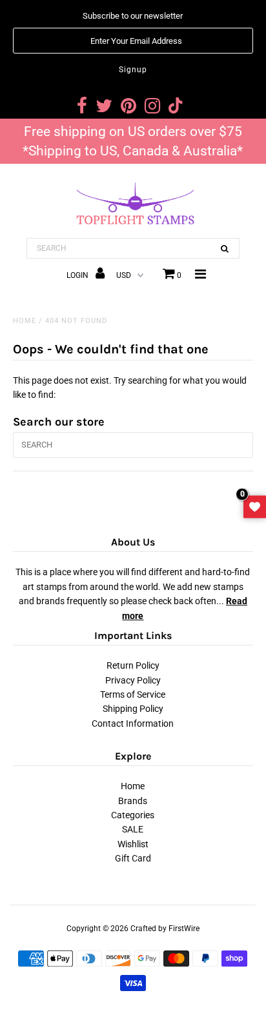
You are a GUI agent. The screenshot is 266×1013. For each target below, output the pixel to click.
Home (24, 321)
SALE (132, 829)
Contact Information (133, 723)
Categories (132, 815)
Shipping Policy (133, 708)
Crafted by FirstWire (165, 928)
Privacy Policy (133, 680)
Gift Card (133, 858)
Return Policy (133, 665)
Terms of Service (132, 694)
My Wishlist (254, 506)
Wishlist (133, 844)
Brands (132, 801)
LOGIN (78, 275)
